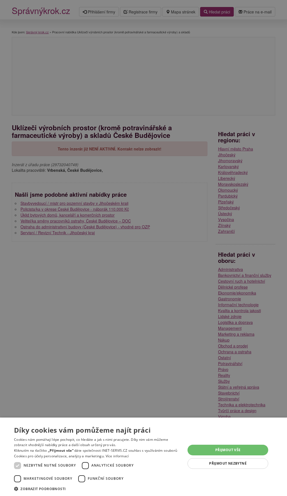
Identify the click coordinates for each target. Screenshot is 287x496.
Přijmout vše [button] (228, 450)
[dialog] (143, 457)
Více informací (117, 456)
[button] (97, 488)
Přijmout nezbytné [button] (228, 463)
